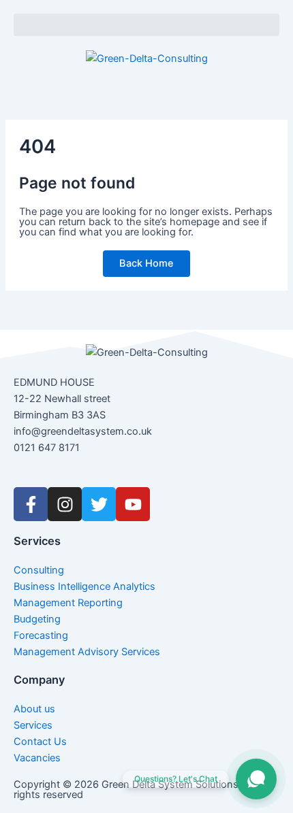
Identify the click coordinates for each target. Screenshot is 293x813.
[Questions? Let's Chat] (256, 779)
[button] (146, 25)
